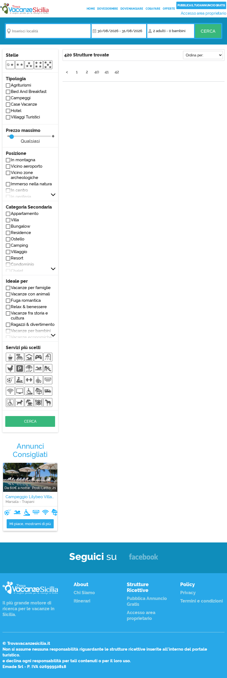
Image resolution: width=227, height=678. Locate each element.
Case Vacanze (24, 104)
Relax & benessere (29, 306)
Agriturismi (21, 85)
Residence (21, 232)
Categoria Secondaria (29, 207)
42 (117, 71)
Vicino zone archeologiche (24, 175)
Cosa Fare (153, 8)
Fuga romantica (26, 300)
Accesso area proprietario (203, 13)
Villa (15, 219)
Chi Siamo (84, 592)
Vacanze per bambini (31, 330)
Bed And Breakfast (29, 91)
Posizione (16, 153)
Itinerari (82, 601)
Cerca (208, 31)
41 (107, 71)
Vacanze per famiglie (31, 287)
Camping (19, 245)
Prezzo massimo (23, 136)
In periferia (21, 196)
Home (91, 8)
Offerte (169, 8)
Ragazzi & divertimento (33, 324)
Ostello (17, 239)
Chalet (17, 270)
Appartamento (24, 213)
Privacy (188, 592)
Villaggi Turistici (25, 117)
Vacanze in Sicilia (24, 8)
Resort (17, 258)
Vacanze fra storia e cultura (29, 316)
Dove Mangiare (131, 8)
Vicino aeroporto (26, 166)
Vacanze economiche (31, 337)
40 (96, 71)
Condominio (22, 264)
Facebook (143, 559)
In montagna (23, 159)
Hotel (16, 110)
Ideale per (17, 281)
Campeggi (20, 97)
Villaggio (19, 251)
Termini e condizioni (201, 601)
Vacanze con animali (30, 294)
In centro (19, 190)
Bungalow (20, 226)
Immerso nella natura (31, 183)
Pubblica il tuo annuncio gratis (201, 5)
